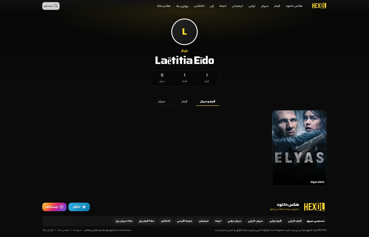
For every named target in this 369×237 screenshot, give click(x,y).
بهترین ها (182, 6)
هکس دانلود (294, 6)
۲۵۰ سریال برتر (124, 221)
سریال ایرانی (234, 221)
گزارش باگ (48, 230)
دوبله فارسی (184, 221)
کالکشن (199, 6)
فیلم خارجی (295, 221)
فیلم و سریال (207, 101)
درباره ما (77, 230)
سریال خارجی (255, 221)
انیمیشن (237, 6)
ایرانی (252, 6)
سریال (264, 6)
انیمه (222, 6)
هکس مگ (164, 6)
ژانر (212, 6)
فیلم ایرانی (275, 221)
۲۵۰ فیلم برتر (146, 221)
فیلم (277, 6)
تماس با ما (63, 230)
